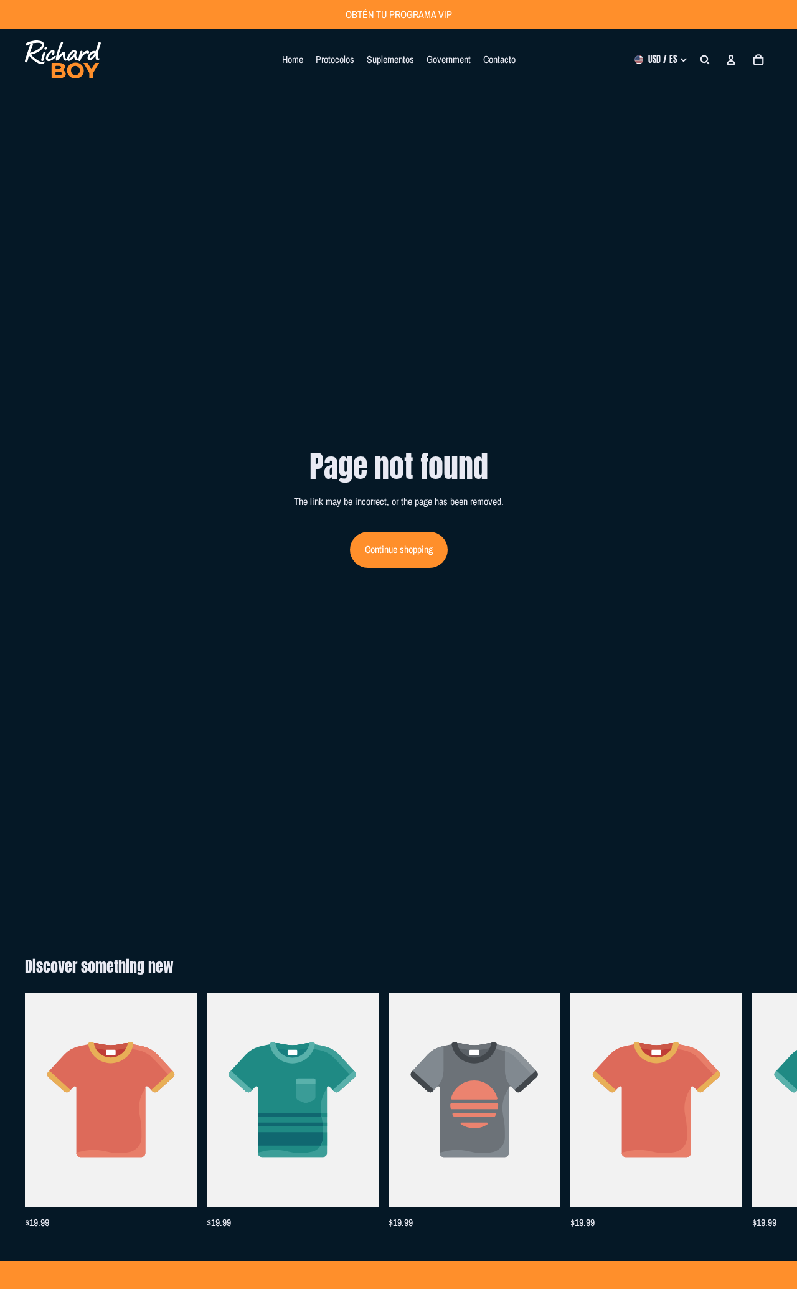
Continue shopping (399, 549)
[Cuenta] (731, 59)
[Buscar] (705, 59)
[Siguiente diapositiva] (758, 1112)
